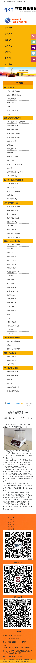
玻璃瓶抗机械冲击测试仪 (13, 137)
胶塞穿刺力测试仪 (11, 229)
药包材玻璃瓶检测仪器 (12, 118)
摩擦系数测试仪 (11, 268)
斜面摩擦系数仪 (11, 287)
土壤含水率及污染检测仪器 (14, 95)
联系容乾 (8, 58)
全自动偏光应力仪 (11, 176)
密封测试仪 (9, 249)
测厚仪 (8, 314)
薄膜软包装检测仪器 (12, 241)
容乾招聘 (8, 52)
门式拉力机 (9, 276)
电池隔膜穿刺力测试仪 (13, 349)
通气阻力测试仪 (11, 214)
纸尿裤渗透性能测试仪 (13, 375)
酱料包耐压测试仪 (11, 187)
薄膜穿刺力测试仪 (11, 260)
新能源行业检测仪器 (12, 337)
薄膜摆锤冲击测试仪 (12, 291)
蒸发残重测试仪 (11, 99)
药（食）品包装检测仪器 (13, 179)
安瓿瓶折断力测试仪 (12, 156)
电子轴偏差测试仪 (11, 141)
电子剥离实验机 (11, 360)
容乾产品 (8, 34)
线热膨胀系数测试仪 (12, 126)
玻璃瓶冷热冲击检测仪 (13, 133)
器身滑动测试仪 (11, 226)
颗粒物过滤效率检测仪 (13, 206)
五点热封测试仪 (11, 306)
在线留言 (8, 64)
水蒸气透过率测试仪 (12, 326)
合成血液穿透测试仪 (12, 210)
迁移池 (8, 114)
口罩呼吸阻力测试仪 (12, 218)
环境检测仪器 (9, 87)
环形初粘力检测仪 (11, 364)
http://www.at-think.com (19, 418)
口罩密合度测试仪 (11, 222)
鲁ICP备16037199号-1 (10, 656)
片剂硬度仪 (9, 195)
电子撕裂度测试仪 (11, 303)
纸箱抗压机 (9, 333)
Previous (3, 73)
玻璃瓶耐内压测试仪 (12, 129)
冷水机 (8, 106)
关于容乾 (8, 40)
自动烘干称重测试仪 (12, 110)
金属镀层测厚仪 (11, 299)
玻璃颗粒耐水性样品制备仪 (14, 172)
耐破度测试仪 (10, 295)
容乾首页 (8, 27)
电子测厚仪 (9, 379)
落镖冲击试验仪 (11, 264)
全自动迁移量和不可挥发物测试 (15, 122)
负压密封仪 (9, 330)
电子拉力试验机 (11, 356)
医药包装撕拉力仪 (11, 160)
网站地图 (19, 656)
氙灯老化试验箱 (11, 283)
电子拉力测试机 (11, 322)
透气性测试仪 (10, 279)
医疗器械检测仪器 (11, 202)
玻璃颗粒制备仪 (11, 149)
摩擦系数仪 (9, 383)
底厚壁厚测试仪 (11, 153)
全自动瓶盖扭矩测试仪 (13, 245)
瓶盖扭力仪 (9, 252)
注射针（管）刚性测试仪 (13, 233)
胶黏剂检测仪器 (10, 352)
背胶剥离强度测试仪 (12, 372)
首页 (30, 403)
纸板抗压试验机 (11, 310)
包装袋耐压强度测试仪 (13, 191)
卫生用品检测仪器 (11, 368)
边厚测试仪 (9, 168)
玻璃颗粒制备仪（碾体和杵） (15, 164)
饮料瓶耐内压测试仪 (12, 183)
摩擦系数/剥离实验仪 (12, 387)
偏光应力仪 (9, 145)
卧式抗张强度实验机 (12, 391)
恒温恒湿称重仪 (11, 103)
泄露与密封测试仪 (11, 199)
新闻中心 (8, 46)
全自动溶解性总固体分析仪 (14, 91)
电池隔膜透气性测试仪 (13, 341)
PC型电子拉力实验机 (12, 272)
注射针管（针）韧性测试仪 (14, 237)
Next (33, 73)
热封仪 (8, 318)
